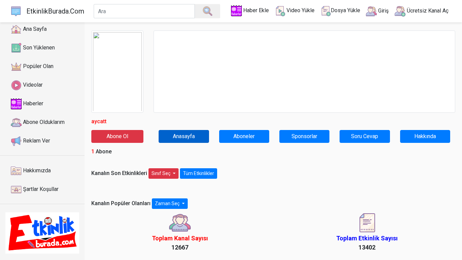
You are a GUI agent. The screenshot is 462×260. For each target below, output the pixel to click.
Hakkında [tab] (425, 136)
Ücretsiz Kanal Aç (427, 10)
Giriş (383, 10)
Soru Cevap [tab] (364, 136)
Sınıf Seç (161, 173)
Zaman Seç (168, 203)
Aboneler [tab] (244, 136)
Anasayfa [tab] (184, 136)
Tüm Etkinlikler (198, 173)
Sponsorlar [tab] (304, 136)
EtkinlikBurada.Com (55, 11)
